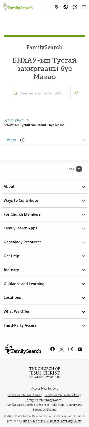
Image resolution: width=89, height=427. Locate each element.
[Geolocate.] (76, 93)
